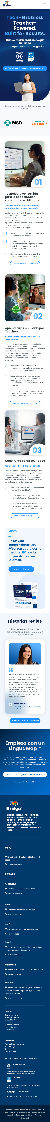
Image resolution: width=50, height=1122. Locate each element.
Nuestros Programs (12, 1025)
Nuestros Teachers (12, 1017)
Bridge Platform (11, 1027)
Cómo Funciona (11, 1015)
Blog (6, 1049)
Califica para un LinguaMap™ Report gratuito (24, 68)
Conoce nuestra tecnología (24, 263)
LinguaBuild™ (10, 1022)
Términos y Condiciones (24, 1115)
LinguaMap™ (10, 1020)
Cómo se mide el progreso (24, 516)
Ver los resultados (20, 569)
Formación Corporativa (14, 1044)
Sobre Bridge (10, 1046)
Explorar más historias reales (24, 720)
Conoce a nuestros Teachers (24, 403)
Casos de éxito (11, 1051)
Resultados (9, 1029)
